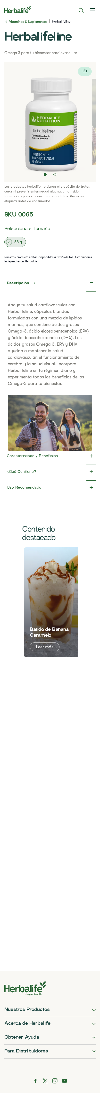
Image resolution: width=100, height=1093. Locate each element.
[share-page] (85, 71)
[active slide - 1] (45, 174)
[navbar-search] (81, 10)
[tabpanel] (52, 602)
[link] (93, 9)
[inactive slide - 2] (54, 174)
